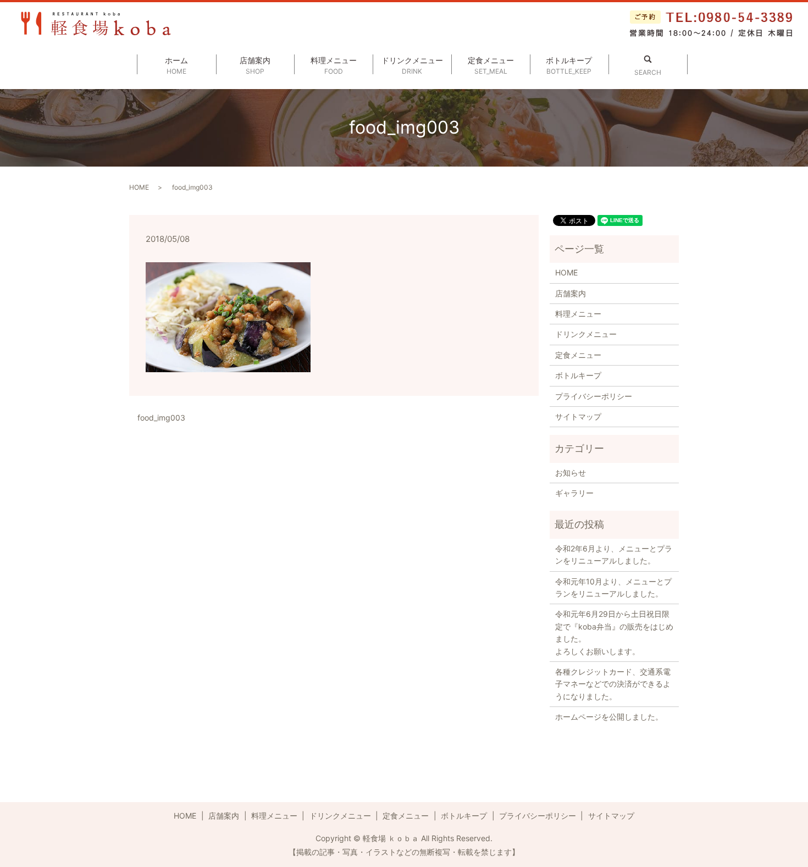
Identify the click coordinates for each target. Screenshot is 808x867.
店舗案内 (255, 65)
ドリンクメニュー (412, 65)
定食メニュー (491, 65)
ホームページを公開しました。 (609, 716)
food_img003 (161, 417)
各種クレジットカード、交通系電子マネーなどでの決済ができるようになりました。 (613, 684)
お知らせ (570, 472)
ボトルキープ (569, 65)
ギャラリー (574, 493)
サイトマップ (578, 416)
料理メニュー (334, 65)
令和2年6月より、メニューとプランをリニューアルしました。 (613, 554)
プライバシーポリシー (593, 396)
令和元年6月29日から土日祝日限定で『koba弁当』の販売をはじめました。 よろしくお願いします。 (614, 632)
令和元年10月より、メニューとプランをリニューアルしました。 (613, 587)
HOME (139, 187)
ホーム (176, 65)
